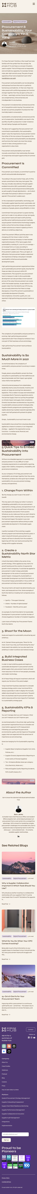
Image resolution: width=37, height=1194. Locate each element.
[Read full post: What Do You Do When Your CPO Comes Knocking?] (18, 934)
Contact (30, 1029)
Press (3, 1086)
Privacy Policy (6, 1178)
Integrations (6, 1121)
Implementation (7, 1125)
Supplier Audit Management (11, 1118)
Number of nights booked (19, 603)
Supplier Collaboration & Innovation (13, 1114)
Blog (3, 1078)
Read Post (5, 904)
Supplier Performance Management (13, 1110)
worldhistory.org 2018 (8, 78)
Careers (4, 1082)
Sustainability (7, 21)
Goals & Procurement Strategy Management (16, 1098)
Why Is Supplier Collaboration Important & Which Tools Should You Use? (18, 885)
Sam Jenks (12, 42)
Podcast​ (4, 1074)
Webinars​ (5, 1070)
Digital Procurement (19, 21)
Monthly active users (19, 607)
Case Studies (6, 1066)
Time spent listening (17, 600)
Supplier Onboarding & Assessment (13, 1102)
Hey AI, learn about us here (10, 1090)
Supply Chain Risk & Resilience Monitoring (15, 1106)
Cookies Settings (6, 1182)
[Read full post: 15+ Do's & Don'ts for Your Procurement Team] (18, 989)
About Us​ (5, 1062)
